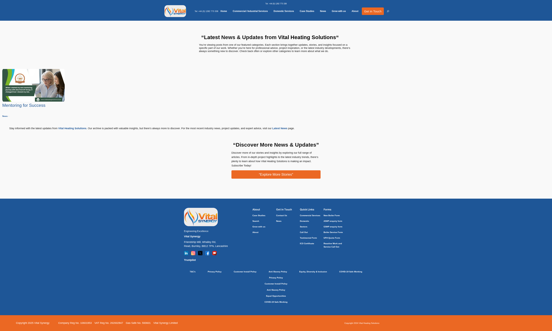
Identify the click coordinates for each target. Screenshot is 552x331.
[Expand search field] (388, 11)
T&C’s (192, 271)
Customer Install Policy (245, 271)
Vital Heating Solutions (72, 128)
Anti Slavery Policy (278, 271)
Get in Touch (373, 11)
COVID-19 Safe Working (350, 271)
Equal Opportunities (276, 296)
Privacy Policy (215, 271)
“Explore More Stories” (276, 174)
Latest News (279, 128)
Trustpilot (190, 260)
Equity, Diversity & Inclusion (313, 271)
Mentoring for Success (23, 105)
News (5, 116)
